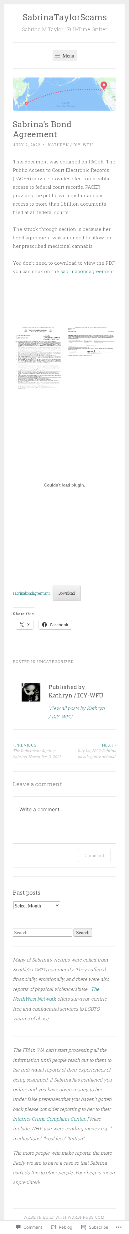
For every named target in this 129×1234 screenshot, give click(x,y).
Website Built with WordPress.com (64, 1217)
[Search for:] (43, 932)
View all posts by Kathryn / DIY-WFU (77, 712)
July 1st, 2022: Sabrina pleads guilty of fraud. (96, 750)
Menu (67, 55)
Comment (94, 855)
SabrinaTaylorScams (65, 17)
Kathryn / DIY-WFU (70, 144)
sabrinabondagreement (87, 271)
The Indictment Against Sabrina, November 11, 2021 (37, 750)
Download (67, 593)
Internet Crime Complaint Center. (49, 1119)
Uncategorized (55, 661)
